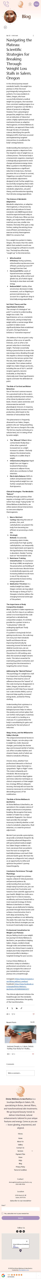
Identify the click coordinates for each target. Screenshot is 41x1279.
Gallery (20, 1145)
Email (4, 1205)
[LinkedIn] (24, 1231)
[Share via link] (21, 1008)
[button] (30, 4)
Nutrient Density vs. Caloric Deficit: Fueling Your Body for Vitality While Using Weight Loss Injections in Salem (20, 1047)
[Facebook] (20, 1231)
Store (20, 1157)
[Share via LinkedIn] (17, 1008)
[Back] (7, 27)
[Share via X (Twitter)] (12, 1008)
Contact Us (20, 1148)
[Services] (32, 1150)
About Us (20, 1141)
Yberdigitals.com (24, 1270)
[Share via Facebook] (7, 1008)
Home (20, 1138)
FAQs (20, 1160)
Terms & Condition (20, 1170)
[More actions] (33, 35)
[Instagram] (17, 1231)
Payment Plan (20, 1154)
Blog (20, 1163)
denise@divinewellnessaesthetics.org (20, 1182)
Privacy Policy (20, 1167)
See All (32, 1022)
